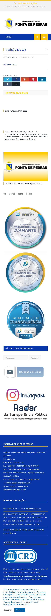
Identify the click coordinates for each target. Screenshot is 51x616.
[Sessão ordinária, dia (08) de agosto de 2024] (25, 166)
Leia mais (25, 601)
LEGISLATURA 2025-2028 (16, 111)
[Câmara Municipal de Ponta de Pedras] (25, 23)
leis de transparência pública (15, 579)
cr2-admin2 (11, 57)
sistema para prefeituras (37, 569)
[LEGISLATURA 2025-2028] (25, 106)
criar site (20, 569)
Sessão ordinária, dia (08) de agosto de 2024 (24, 183)
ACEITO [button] (19, 609)
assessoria (22, 572)
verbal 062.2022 (10, 64)
